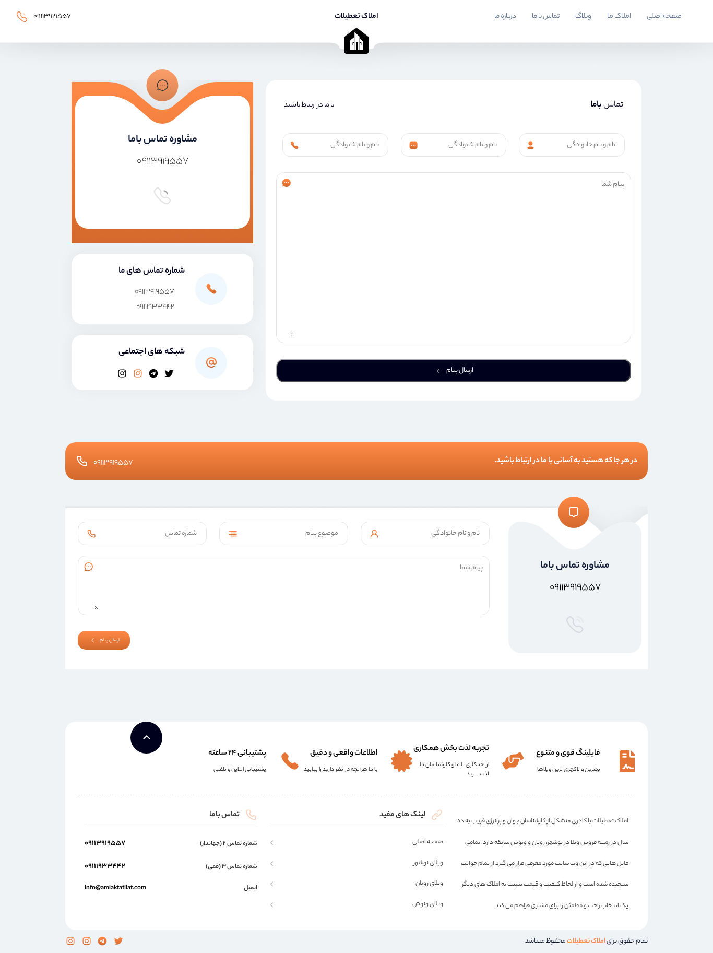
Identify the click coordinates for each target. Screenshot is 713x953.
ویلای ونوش (427, 905)
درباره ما (505, 16)
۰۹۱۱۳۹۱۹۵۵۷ (52, 16)
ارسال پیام (459, 370)
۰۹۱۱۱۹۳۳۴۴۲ (155, 307)
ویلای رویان (429, 884)
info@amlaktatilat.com (115, 888)
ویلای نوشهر (428, 863)
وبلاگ (583, 16)
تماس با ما (546, 16)
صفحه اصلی (664, 16)
